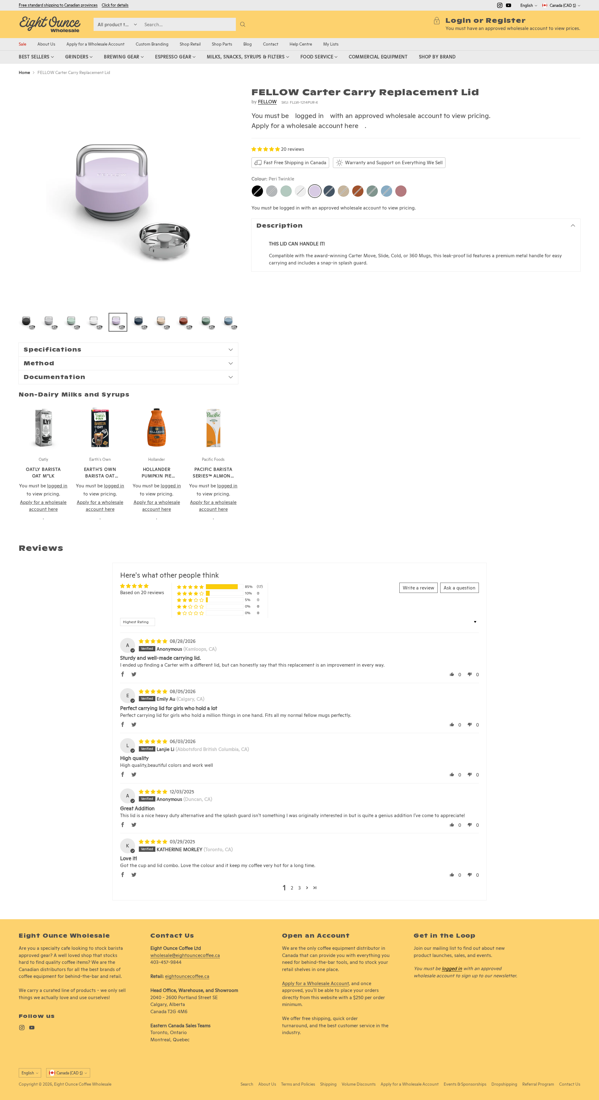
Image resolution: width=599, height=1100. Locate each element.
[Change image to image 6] (140, 322)
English (526, 5)
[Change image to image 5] (118, 322)
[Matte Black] (257, 191)
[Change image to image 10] (230, 322)
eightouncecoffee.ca (187, 976)
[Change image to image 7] (162, 322)
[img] (153, 641)
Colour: (272, 179)
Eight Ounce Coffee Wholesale (82, 1084)
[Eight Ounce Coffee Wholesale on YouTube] (508, 6)
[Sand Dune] (343, 191)
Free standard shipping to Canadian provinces (58, 5)
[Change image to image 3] (73, 322)
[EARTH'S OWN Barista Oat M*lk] (100, 427)
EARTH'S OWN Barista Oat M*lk (100, 475)
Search (247, 1084)
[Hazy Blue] (386, 191)
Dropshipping (504, 1084)
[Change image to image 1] (28, 322)
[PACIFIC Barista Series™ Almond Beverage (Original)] (213, 427)
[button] (266, 149)
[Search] (243, 24)
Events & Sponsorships (465, 1084)
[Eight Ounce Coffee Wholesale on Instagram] (500, 6)
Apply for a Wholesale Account (315, 983)
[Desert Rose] (401, 191)
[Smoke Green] (372, 191)
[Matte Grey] (272, 191)
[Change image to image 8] (185, 322)
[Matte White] (300, 191)
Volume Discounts (359, 1084)
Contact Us (569, 1084)
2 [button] (292, 888)
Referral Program (538, 1084)
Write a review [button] (418, 588)
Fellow (267, 102)
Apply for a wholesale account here (304, 125)
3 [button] (299, 888)
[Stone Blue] (329, 191)
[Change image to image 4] (95, 322)
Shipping (328, 1084)
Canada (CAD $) (563, 5)
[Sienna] (358, 191)
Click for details (115, 5)
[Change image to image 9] (207, 322)
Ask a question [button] (459, 588)
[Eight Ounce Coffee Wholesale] (50, 24)
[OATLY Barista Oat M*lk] (43, 427)
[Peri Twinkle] (315, 191)
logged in (309, 115)
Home (24, 72)
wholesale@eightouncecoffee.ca (185, 955)
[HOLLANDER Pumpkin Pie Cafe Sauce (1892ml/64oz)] (156, 427)
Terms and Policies (298, 1084)
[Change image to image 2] (50, 322)
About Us (267, 1084)
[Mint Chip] (286, 191)
